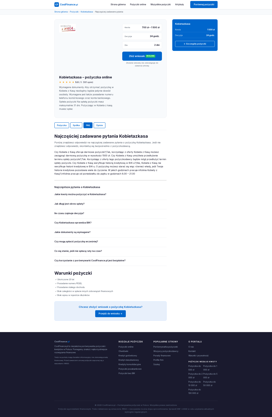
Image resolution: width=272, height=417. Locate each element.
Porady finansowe (162, 355)
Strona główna (118, 4)
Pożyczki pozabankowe (130, 369)
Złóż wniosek (142, 56)
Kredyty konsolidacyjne (130, 364)
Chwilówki (123, 351)
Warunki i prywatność (198, 355)
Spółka (76, 125)
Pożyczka (62, 125)
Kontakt (192, 351)
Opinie (99, 125)
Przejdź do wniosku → (110, 313)
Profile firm (158, 360)
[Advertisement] (88, 54)
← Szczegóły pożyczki (195, 44)
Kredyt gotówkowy (128, 355)
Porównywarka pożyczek (165, 347)
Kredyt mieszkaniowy (129, 360)
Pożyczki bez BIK (127, 373)
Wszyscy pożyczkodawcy (165, 351)
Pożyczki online (138, 4)
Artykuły (179, 4)
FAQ (88, 125)
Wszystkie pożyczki (160, 4)
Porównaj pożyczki (204, 4)
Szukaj (156, 364)
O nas (191, 347)
